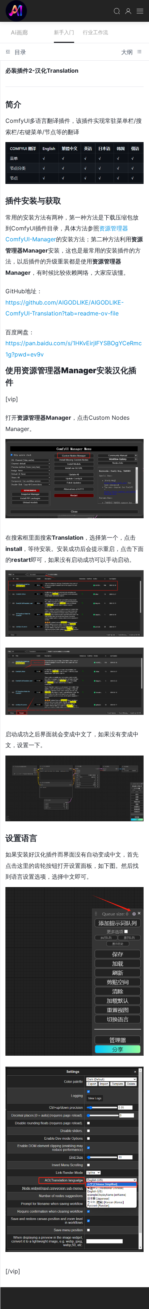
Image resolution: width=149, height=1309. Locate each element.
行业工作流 (95, 32)
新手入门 (64, 32)
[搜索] (116, 11)
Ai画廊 (16, 11)
